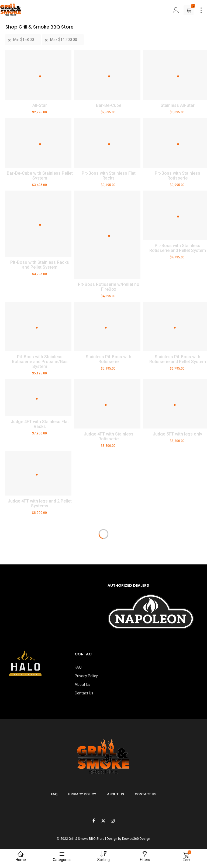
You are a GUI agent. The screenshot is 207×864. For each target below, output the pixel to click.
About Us (82, 684)
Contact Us (84, 693)
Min (23, 39)
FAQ (78, 667)
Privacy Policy (86, 676)
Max (63, 39)
